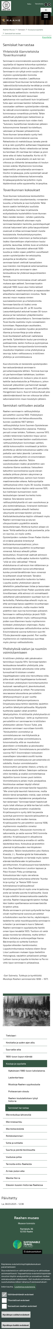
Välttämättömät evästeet (21, 1294)
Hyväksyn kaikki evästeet (16, 1325)
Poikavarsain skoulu (18, 1091)
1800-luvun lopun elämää (19, 1056)
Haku (29, 4)
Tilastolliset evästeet (18, 1300)
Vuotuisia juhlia (14, 1157)
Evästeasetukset (32, 1251)
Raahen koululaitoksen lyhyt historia (23, 1099)
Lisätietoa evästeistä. (25, 1286)
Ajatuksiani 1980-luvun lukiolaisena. (26, 1070)
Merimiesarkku (14, 1121)
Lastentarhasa (15, 1077)
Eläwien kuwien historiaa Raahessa (24, 1185)
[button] (46, 16)
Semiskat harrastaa (13, 33)
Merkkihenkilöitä (15, 1128)
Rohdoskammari (14, 1135)
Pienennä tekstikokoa (46, 4)
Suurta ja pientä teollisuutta (20, 1149)
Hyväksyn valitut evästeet (16, 1314)
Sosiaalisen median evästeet (22, 1306)
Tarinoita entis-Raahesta (19, 1164)
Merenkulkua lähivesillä (18, 1114)
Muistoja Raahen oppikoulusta (24, 1084)
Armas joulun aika (15, 1171)
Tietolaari (11, 1035)
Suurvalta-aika (13, 1049)
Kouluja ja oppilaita (35, 30)
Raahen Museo (9, 30)
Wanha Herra (13, 1178)
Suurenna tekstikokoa (49, 4)
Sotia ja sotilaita (14, 1142)
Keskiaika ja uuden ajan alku (20, 1042)
